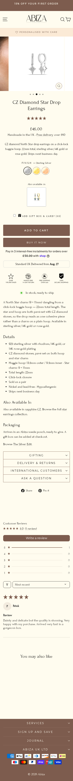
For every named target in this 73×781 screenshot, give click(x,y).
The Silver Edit (22, 444)
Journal (35, 740)
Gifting (36, 455)
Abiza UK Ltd (35, 749)
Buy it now (37, 242)
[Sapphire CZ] (36, 196)
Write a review (36, 538)
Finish (36, 162)
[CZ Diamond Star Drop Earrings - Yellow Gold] (15, 705)
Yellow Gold (36, 171)
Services (36, 723)
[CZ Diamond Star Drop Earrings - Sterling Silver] (11, 705)
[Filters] (7, 584)
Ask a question (36, 478)
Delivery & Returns (36, 463)
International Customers (36, 470)
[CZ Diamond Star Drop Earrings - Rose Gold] (20, 705)
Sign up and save (35, 732)
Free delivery (44, 135)
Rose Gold (45, 171)
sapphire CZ (33, 409)
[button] (36, 118)
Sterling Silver (27, 171)
